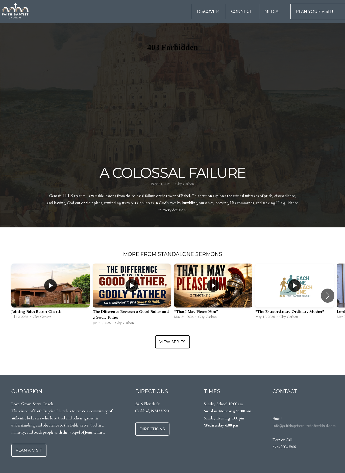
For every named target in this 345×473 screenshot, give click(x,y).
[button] (327, 295)
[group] (50, 293)
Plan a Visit (29, 450)
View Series (172, 341)
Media (271, 11)
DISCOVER (208, 11)
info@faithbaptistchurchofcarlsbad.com (304, 426)
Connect (242, 11)
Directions (152, 429)
